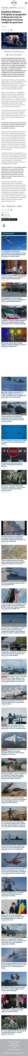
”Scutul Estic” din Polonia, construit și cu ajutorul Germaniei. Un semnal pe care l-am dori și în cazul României (13, 653)
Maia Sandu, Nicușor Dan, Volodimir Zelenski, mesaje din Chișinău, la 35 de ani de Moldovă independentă (13, 344)
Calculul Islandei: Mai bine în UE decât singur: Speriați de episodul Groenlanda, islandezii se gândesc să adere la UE (13, 562)
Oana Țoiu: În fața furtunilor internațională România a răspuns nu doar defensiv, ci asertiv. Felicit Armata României (13, 277)
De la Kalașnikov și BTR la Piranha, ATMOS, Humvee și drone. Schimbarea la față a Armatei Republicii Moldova (13, 299)
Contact (14, 1047)
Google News (7, 215)
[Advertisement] (14, 362)
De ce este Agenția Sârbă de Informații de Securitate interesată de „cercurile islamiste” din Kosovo (13, 1032)
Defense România (4, 7)
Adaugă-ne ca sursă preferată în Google (15, 51)
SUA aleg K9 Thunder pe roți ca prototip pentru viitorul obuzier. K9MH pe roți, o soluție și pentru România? (13, 989)
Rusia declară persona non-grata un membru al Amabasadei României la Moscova (12, 464)
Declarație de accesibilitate (14, 1049)
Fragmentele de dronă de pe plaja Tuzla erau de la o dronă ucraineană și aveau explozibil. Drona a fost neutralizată (13, 847)
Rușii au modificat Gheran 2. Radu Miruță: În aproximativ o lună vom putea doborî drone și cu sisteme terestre (13, 726)
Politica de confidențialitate (14, 1041)
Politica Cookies (14, 1043)
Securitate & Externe (13, 7)
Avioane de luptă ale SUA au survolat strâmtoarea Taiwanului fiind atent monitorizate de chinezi (12, 894)
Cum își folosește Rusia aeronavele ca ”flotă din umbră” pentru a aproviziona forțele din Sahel (12, 702)
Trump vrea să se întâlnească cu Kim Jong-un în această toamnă (12, 1010)
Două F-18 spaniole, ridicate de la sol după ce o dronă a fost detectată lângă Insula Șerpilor (14, 442)
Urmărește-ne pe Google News (15, 54)
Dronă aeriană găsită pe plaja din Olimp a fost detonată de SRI (13, 583)
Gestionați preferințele (14, 1045)
